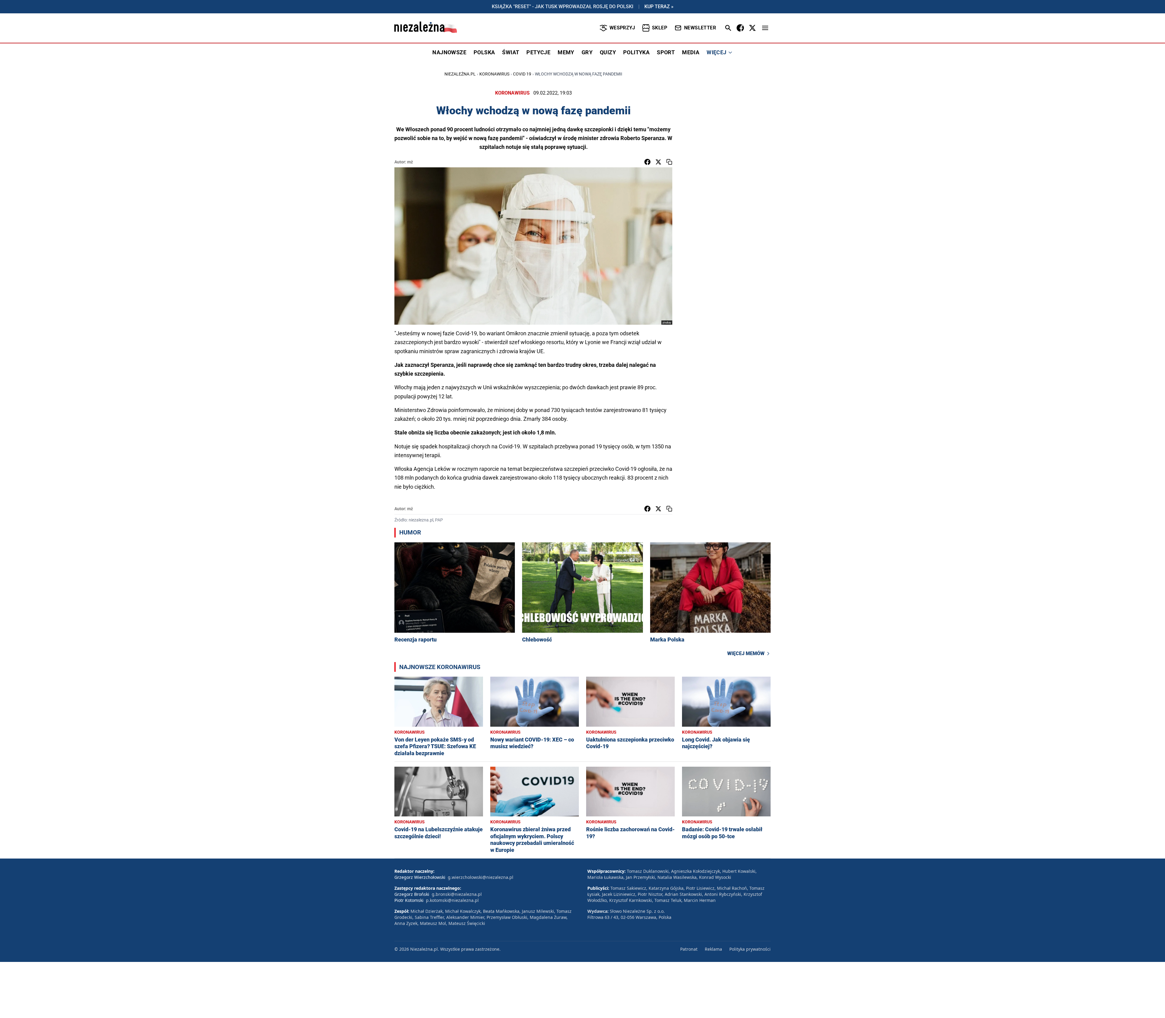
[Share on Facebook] (647, 162)
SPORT (666, 52)
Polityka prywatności (750, 949)
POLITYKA (636, 52)
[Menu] (765, 27)
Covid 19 (522, 74)
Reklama (713, 949)
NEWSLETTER (700, 28)
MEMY (566, 52)
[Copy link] (669, 162)
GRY (587, 52)
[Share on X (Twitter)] (658, 162)
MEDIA (690, 52)
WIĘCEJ (716, 52)
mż (410, 161)
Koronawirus (494, 74)
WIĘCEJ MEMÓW (746, 653)
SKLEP (659, 28)
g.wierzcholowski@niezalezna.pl (480, 877)
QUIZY (608, 52)
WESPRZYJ (622, 28)
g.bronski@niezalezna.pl (457, 894)
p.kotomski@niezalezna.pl (452, 900)
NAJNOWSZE (449, 52)
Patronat (688, 949)
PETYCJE (538, 52)
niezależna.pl (460, 74)
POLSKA (484, 52)
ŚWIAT (510, 52)
